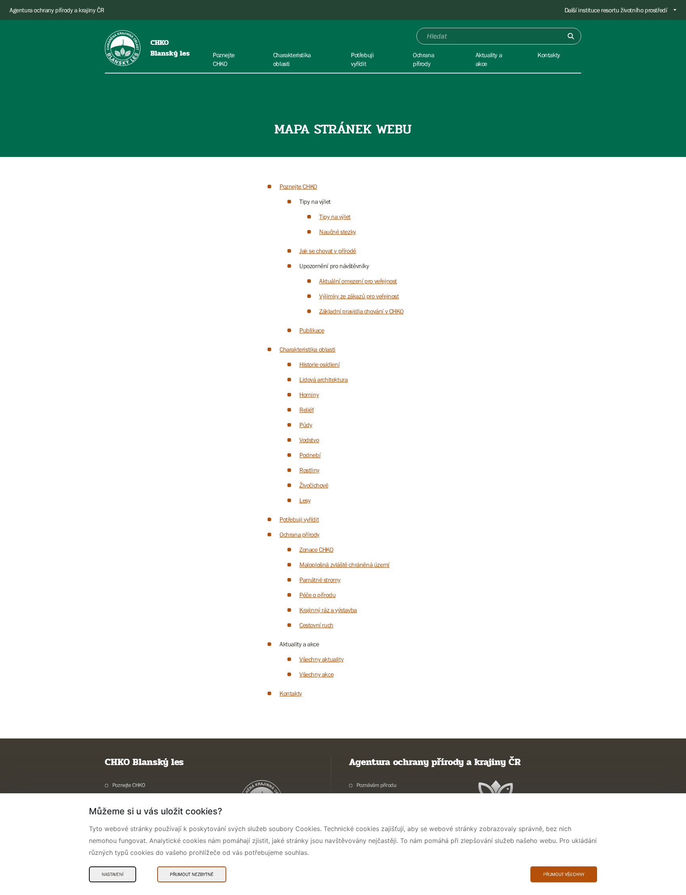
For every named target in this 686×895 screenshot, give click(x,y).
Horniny (309, 394)
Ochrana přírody (299, 534)
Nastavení (112, 874)
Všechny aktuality (321, 659)
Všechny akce (316, 674)
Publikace (311, 330)
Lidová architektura (323, 379)
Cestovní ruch (316, 624)
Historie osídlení (319, 364)
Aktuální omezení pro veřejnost (358, 280)
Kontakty (290, 693)
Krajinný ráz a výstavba (328, 609)
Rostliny (309, 470)
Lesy (304, 500)
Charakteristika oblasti (307, 349)
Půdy (305, 424)
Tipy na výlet (335, 216)
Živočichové (313, 485)
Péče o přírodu (317, 594)
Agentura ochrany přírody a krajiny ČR (57, 10)
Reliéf (306, 409)
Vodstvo (309, 439)
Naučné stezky (337, 231)
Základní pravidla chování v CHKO (361, 311)
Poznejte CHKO (298, 186)
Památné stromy (319, 579)
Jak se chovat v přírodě (327, 250)
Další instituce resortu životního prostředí (616, 10)
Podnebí (309, 454)
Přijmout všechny (563, 874)
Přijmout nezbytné (192, 874)
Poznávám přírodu (376, 785)
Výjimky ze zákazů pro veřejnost (359, 296)
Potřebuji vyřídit (299, 519)
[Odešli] (571, 36)
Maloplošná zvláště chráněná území (344, 564)
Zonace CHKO (316, 549)
